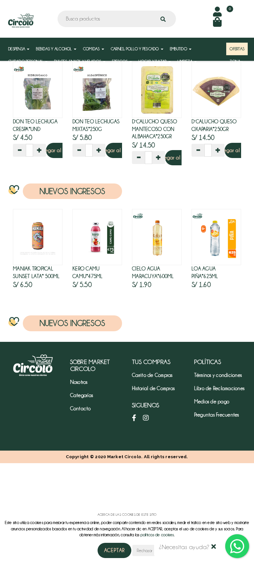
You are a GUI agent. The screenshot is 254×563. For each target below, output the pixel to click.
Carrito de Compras (152, 375)
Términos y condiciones (218, 375)
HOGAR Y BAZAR (153, 61)
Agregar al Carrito (58, 150)
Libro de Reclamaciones (219, 388)
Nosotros (79, 382)
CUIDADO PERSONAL (26, 61)
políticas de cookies (157, 535)
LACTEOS (16, 73)
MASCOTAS (45, 73)
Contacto (80, 408)
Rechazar (144, 550)
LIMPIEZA (185, 61)
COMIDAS (92, 49)
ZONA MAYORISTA (239, 64)
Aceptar (114, 550)
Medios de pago (212, 401)
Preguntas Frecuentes (216, 415)
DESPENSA (17, 49)
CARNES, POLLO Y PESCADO (135, 49)
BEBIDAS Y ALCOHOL (54, 49)
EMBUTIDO (179, 49)
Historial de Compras (153, 388)
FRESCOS (120, 61)
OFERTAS (237, 49)
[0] (217, 24)
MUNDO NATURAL (80, 73)
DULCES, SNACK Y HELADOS (78, 61)
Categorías (81, 395)
